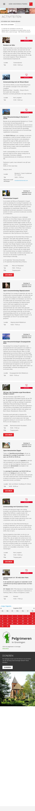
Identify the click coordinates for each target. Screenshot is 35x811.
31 (7, 626)
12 (17, 618)
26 (17, 623)
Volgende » (8, 606)
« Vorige (2, 606)
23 (2, 623)
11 (12, 618)
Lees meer (8, 275)
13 (22, 618)
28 (27, 623)
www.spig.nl (5, 648)
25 (12, 623)
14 (27, 618)
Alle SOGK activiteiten (7, 24)
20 (23, 621)
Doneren (7, 667)
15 (32, 618)
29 (32, 623)
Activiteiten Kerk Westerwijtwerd (10, 21)
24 (7, 623)
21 (27, 621)
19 (17, 621)
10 (7, 618)
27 (23, 623)
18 (12, 621)
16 (2, 621)
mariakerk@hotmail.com (21, 180)
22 (32, 621)
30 (2, 626)
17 (7, 621)
